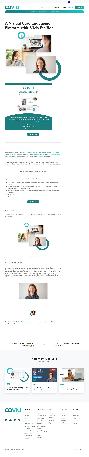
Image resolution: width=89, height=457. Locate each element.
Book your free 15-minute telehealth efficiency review (44, 12)
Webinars (51, 420)
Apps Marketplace (45, 153)
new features (20, 149)
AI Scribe (27, 416)
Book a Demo (79, 7)
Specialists (39, 423)
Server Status (76, 421)
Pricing (64, 7)
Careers (63, 416)
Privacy (81, 449)
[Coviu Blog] (44, 343)
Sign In (75, 423)
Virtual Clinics (40, 421)
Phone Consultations (39, 154)
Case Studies (52, 413)
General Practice (41, 416)
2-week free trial (22, 322)
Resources (56, 7)
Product (42, 7)
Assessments (27, 421)
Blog (50, 423)
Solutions (49, 7)
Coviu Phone (27, 418)
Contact (76, 2)
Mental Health (40, 413)
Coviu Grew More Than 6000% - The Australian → (67, 344)
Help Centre (76, 418)
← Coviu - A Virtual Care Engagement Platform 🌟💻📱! (21, 344)
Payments (26, 438)
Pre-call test (76, 416)
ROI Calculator (65, 423)
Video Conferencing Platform (29, 153)
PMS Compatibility (29, 423)
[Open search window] (80, 2)
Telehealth (27, 413)
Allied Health (40, 418)
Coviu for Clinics (28, 431)
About (62, 413)
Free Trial (70, 7)
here (41, 324)
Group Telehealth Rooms (53, 154)
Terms (76, 449)
